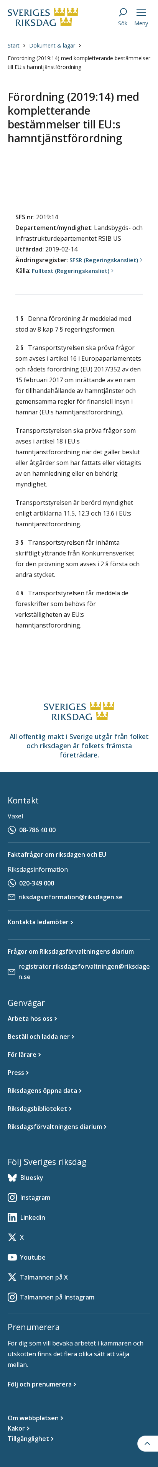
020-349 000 (36, 883)
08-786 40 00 (37, 830)
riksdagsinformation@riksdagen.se (70, 897)
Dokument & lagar (52, 45)
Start (14, 45)
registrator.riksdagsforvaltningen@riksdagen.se (84, 971)
